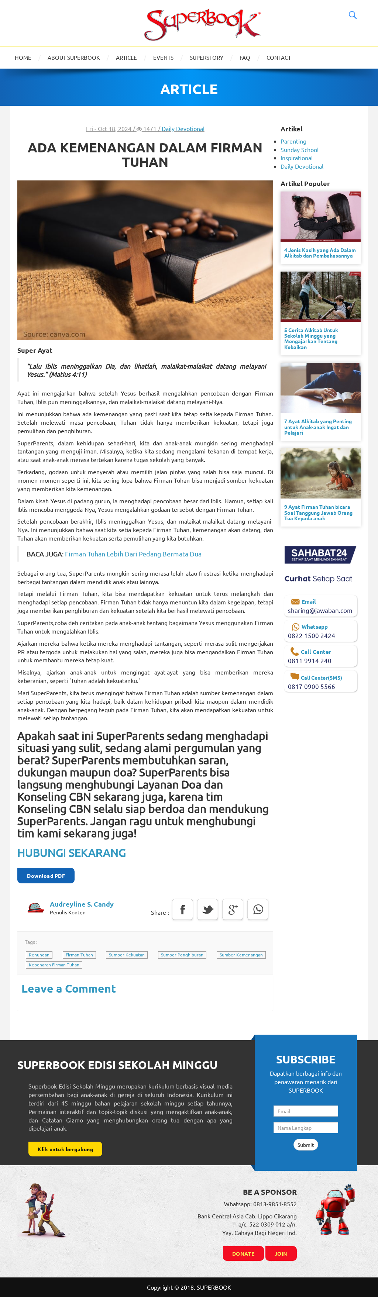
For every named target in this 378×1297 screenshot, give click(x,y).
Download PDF (46, 875)
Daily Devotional (183, 128)
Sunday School (300, 149)
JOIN (281, 1253)
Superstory (206, 57)
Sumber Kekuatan (127, 955)
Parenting (293, 141)
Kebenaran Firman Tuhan (54, 964)
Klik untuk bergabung (65, 1149)
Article (126, 57)
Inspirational (297, 157)
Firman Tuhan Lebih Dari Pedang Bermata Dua (133, 554)
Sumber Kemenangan (241, 955)
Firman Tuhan (79, 955)
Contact (279, 57)
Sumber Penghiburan (182, 955)
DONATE (243, 1253)
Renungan (39, 955)
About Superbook (74, 57)
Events (163, 57)
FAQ (245, 57)
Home (23, 57)
